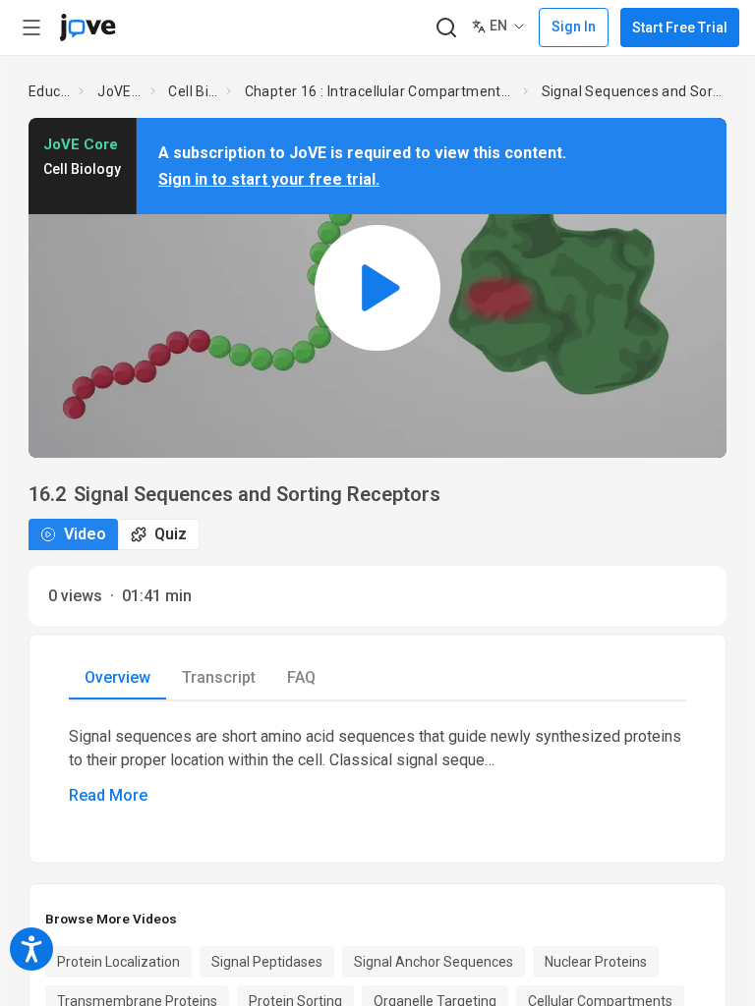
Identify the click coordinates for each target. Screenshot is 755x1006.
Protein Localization (118, 962)
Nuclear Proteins (596, 962)
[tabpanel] (377, 766)
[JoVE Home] (87, 27)
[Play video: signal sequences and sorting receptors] (377, 287)
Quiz (170, 534)
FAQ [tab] (301, 677)
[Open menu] (31, 27)
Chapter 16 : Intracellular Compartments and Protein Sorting (380, 91)
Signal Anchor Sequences (433, 962)
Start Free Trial (679, 27)
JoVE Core (120, 91)
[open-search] (446, 28)
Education (50, 91)
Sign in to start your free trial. (268, 179)
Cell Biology (193, 91)
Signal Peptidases (266, 962)
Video (85, 534)
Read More (108, 795)
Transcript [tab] (219, 677)
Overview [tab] (117, 677)
